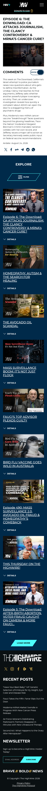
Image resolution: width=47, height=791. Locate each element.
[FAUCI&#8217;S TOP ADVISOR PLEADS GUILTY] (23, 400)
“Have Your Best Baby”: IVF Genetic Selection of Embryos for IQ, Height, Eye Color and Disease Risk (23, 690)
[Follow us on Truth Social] (31, 669)
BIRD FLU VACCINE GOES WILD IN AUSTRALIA (22, 464)
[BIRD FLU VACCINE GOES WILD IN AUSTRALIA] (23, 446)
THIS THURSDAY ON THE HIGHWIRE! (21, 566)
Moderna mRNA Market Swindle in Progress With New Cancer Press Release (20, 710)
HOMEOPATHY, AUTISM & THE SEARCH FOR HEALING (22, 277)
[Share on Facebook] (11, 149)
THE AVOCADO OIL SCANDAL (17, 324)
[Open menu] (41, 5)
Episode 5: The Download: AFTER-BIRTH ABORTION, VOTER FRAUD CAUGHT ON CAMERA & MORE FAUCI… (22, 617)
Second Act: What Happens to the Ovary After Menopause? (23, 732)
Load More (23, 643)
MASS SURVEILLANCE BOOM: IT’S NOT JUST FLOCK (19, 371)
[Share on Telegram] (22, 149)
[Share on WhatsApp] (33, 149)
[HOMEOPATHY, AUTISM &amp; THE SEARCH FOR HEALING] (23, 257)
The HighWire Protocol (23, 786)
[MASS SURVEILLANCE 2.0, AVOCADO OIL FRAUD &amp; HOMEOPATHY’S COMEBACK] (23, 491)
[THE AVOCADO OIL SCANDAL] (23, 306)
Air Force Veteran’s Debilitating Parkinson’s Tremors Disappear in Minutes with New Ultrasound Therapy (22, 722)
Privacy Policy (23, 783)
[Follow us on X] (6, 669)
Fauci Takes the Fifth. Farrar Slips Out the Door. (23, 700)
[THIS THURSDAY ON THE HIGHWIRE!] (23, 547)
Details (11, 239)
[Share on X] (6, 149)
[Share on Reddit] (28, 149)
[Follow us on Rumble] (25, 669)
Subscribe (31, 760)
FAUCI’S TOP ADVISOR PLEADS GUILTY (20, 418)
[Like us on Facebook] (18, 669)
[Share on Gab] (17, 149)
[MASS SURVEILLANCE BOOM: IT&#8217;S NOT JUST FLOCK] (23, 351)
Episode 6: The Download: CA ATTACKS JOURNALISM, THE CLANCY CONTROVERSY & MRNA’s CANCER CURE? (23, 224)
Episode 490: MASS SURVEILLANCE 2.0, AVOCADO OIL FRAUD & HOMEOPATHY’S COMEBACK (21, 515)
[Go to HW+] (6, 5)
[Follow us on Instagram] (12, 669)
